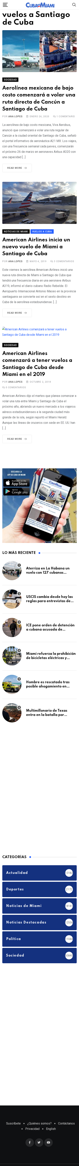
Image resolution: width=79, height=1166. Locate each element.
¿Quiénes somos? (39, 1132)
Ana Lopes (15, 125)
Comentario (66, 125)
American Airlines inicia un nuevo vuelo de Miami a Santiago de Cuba (38, 255)
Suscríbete (13, 1132)
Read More (14, 176)
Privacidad (32, 1137)
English (51, 1137)
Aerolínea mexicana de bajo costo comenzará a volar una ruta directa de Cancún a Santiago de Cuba (36, 104)
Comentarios (64, 269)
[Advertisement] (31, 796)
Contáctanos (66, 1132)
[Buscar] (74, 4)
